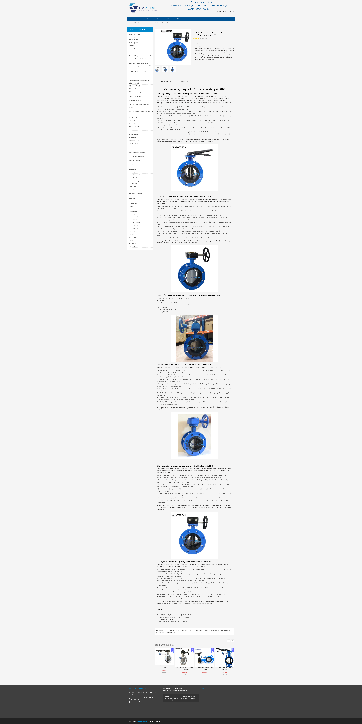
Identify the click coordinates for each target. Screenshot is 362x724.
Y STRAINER (133, 132)
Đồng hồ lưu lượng (135, 92)
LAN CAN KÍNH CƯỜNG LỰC (137, 156)
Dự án (178, 19)
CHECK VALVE (133, 120)
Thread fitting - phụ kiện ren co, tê (140, 56)
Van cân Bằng (133, 237)
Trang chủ (133, 19)
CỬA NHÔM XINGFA (134, 161)
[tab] (164, 82)
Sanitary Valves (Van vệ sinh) (137, 71)
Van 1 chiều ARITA (134, 223)
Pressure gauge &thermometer (139, 80)
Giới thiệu (145, 19)
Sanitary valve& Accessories (138, 63)
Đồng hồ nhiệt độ (134, 86)
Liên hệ (187, 19)
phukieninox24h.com (143, 721)
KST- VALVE (132, 201)
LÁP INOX (132, 49)
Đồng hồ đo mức (134, 89)
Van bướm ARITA (134, 217)
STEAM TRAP (133, 117)
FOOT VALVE (133, 129)
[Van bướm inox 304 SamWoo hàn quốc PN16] (164, 657)
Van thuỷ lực (133, 184)
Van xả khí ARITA (134, 225)
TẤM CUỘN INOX (134, 40)
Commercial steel (134, 76)
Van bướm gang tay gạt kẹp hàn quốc (204, 669)
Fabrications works (135, 100)
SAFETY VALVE (133, 135)
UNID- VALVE (132, 198)
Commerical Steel (134, 34)
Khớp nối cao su (134, 186)
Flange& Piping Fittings (136, 53)
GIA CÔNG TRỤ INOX (135, 165)
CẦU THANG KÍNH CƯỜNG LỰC (137, 152)
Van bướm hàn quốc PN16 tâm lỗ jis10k (184, 669)
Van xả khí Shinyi (134, 181)
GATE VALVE (133, 123)
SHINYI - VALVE (133, 144)
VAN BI (131, 207)
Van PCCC (132, 189)
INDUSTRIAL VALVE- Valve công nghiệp (141, 112)
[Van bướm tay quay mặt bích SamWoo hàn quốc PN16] (173, 47)
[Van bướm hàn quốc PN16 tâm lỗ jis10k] (184, 657)
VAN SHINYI (132, 169)
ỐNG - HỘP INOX (134, 43)
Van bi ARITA (133, 220)
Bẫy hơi (131, 234)
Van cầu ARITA (133, 228)
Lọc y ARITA (132, 231)
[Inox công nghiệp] (145, 9)
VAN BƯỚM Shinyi (134, 175)
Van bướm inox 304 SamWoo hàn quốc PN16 (164, 669)
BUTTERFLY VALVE (134, 126)
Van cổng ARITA (134, 214)
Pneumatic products (135, 96)
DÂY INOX (132, 46)
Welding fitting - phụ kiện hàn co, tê (140, 59)
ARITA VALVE (133, 211)
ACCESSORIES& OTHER (135, 148)
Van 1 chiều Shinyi (134, 178)
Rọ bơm (131, 240)
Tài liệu (156, 19)
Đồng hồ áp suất (134, 83)
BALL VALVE (132, 138)
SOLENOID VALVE (134, 141)
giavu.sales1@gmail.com (167, 619)
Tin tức (167, 19)
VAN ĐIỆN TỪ (133, 204)
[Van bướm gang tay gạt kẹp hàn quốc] (204, 657)
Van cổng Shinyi (134, 172)
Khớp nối (132, 246)
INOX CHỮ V (133, 37)
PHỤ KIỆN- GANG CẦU (135, 194)
